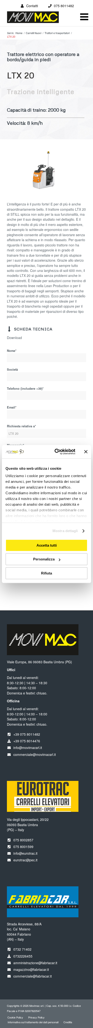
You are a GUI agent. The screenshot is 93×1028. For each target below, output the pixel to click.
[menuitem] (15, 1017)
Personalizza (44, 559)
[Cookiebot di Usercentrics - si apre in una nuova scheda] (56, 452)
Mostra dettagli (65, 531)
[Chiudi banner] (86, 451)
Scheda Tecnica (33, 329)
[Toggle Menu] (84, 16)
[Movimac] (38, 19)
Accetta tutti (46, 545)
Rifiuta (46, 573)
